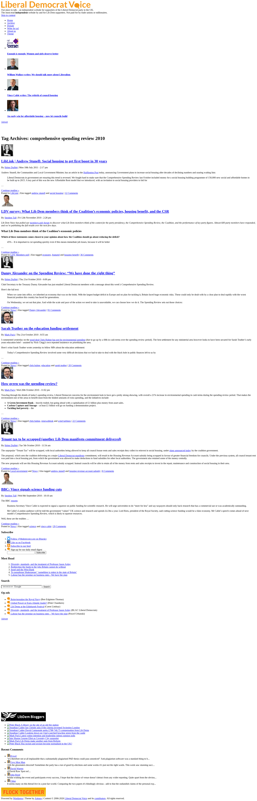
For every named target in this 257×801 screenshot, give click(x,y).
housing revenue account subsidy (84, 471)
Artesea (38, 798)
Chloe (13, 781)
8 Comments (108, 471)
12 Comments (71, 193)
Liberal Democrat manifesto (71, 455)
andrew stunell (38, 193)
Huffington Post (90, 172)
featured (56, 255)
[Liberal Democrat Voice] (45, 8)
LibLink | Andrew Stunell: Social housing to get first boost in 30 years (54, 161)
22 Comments (79, 421)
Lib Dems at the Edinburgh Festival (27, 606)
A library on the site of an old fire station (39, 725)
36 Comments (86, 255)
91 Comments (54, 310)
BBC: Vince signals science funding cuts (31, 489)
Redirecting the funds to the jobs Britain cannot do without (38, 567)
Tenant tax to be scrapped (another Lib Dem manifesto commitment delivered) (61, 439)
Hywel (13, 756)
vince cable (46, 526)
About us (11, 31)
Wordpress (18, 798)
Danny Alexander (37, 310)
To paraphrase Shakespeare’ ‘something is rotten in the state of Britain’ (44, 572)
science (32, 526)
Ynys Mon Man (17, 762)
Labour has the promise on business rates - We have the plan (39, 575)
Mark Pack (10, 334)
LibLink (14, 193)
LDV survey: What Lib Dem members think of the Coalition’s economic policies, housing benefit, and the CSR (85, 211)
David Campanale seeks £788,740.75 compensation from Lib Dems (57, 730)
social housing (56, 193)
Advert (4, 122)
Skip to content (8, 15)
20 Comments (75, 365)
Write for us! (13, 28)
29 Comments (59, 526)
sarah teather (61, 365)
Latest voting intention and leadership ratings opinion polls (47, 735)
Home (10, 20)
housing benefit (71, 255)
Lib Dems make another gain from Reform (40, 741)
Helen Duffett (11, 167)
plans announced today (180, 450)
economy (46, 255)
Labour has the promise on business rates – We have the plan (39, 613)
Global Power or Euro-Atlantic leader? (28, 603)
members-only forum (40, 222)
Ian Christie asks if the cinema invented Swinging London (52, 727)
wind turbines (64, 421)
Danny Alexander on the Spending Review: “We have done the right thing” (58, 273)
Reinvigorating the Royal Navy (25, 599)
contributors (100, 798)
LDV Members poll (19, 255)
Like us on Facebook (20, 542)
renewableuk (47, 421)
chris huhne (34, 365)
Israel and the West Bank (22, 569)
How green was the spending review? (29, 384)
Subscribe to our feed (20, 546)
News (13, 310)
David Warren (16, 768)
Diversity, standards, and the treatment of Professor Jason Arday (41, 564)
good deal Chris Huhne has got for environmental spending (57, 339)
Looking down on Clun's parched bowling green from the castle (55, 733)
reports (14, 500)
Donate (10, 25)
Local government (19, 471)
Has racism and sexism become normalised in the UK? (46, 743)
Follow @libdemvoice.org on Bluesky (28, 539)
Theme (10, 33)
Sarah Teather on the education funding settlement (39, 328)
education (45, 365)
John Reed (15, 775)
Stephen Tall (10, 217)
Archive (11, 23)
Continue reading (10, 190)
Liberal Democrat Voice (76, 798)
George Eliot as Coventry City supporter (39, 738)
